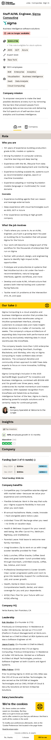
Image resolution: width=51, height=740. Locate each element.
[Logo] (8, 3)
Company (33, 127)
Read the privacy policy (10, 729)
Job (19, 127)
